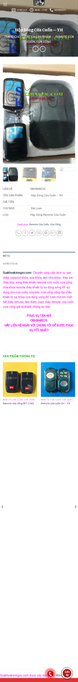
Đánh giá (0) (10, 263)
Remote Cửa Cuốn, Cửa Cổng (45, 224)
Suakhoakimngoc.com (17, 273)
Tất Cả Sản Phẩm (38, 37)
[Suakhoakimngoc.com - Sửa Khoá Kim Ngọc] (39, 3)
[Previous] (9, 114)
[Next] (69, 114)
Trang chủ (12, 37)
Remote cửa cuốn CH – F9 (55, 403)
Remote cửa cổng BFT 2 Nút (18, 403)
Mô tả (6, 255)
